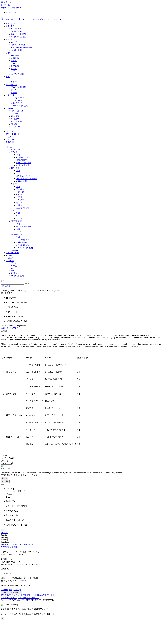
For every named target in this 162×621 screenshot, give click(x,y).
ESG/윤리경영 (17, 29)
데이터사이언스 (18, 45)
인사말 (16, 544)
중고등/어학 (11, 85)
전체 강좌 (10, 23)
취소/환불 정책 (32, 598)
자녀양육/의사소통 (19, 106)
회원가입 (10, 12)
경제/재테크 (16, 31)
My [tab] (2, 533)
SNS (16, 547)
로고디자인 (33, 544)
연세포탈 (16, 595)
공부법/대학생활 (18, 87)
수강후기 (13, 328)
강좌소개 (5, 328)
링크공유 (5, 481)
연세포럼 (15, 119)
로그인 (17, 12)
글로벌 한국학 (17, 74)
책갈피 (14, 124)
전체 (18, 155)
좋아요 (4, 478)
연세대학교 (6, 595)
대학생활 (15, 116)
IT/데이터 (10, 39)
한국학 (14, 71)
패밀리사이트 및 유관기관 (11, 592)
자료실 (14, 273)
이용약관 (22, 598)
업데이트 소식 (17, 276)
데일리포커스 (17, 111)
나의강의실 (6, 286)
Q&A (13, 271)
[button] (6, 5)
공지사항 (15, 263)
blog (19, 589)
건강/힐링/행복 (17, 98)
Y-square (9, 108)
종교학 (14, 69)
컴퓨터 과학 (16, 50)
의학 (8, 77)
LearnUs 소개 (7, 544)
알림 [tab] (6, 533)
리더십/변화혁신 (18, 34)
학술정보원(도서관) (45, 595)
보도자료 (5, 547)
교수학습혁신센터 (28, 595)
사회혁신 (15, 113)
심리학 (14, 61)
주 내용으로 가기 (8, 2)
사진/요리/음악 (17, 103)
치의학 (14, 82)
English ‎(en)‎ (6, 7)
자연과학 (15, 66)
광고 (12, 547)
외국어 (14, 90)
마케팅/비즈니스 (18, 37)
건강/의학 (15, 127)
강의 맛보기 (16, 121)
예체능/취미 (11, 95)
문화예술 (15, 55)
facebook (4, 589)
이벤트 (14, 266)
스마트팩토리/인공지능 (21, 47)
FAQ (13, 268)
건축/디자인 (16, 100)
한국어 (14, 92)
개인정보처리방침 (9, 598)
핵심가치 (24, 544)
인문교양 (15, 63)
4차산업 (14, 42)
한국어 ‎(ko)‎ (16, 7)
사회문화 (15, 58)
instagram (13, 589)
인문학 (9, 53)
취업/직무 (10, 26)
